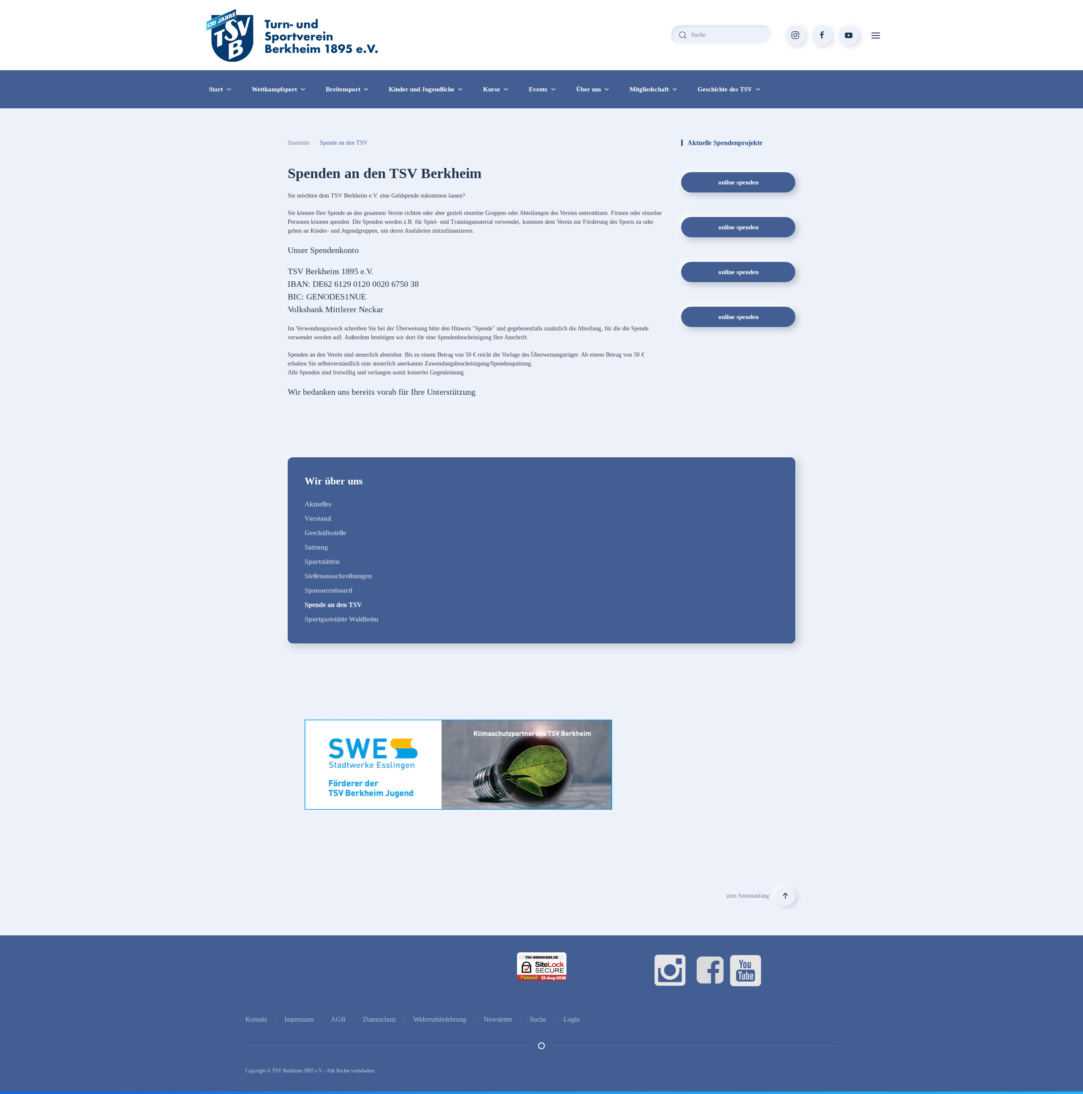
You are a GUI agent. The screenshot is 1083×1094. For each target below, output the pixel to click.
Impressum (298, 1019)
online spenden (738, 182)
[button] (875, 35)
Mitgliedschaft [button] (649, 89)
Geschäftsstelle (325, 532)
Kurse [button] (491, 89)
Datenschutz (379, 1019)
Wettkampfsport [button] (274, 89)
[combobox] (721, 35)
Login (571, 1019)
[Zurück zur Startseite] (309, 35)
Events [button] (538, 89)
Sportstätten (322, 561)
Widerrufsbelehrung (439, 1019)
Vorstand (318, 518)
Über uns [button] (588, 89)
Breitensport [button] (343, 89)
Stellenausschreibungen (338, 576)
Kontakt (256, 1019)
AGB (338, 1019)
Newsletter (498, 1019)
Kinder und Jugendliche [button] (421, 89)
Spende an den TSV (333, 604)
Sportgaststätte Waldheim (341, 619)
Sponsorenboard (328, 590)
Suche (538, 1019)
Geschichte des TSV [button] (725, 89)
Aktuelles (318, 504)
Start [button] (216, 89)
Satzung (316, 547)
